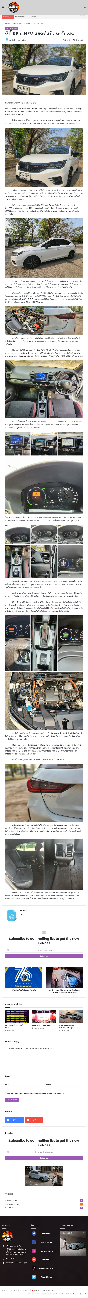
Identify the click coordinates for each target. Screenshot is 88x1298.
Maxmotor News (11, 28)
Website (49, 1085)
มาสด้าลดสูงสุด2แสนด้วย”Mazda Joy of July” (69, 1026)
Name (8, 1076)
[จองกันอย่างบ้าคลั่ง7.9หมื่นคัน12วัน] (17, 1016)
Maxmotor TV (46, 1242)
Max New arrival (13, 1204)
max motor (46, 1260)
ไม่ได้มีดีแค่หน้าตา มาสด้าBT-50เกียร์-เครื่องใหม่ (31, 17)
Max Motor (46, 1234)
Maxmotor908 (47, 1251)
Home (9, 23)
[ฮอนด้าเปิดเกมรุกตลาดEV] (44, 1016)
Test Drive (16, 23)
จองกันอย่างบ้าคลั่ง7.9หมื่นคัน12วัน (14, 1026)
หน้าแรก (31, 1294)
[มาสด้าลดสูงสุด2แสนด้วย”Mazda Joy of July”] (71, 1016)
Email (8, 1085)
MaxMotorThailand (47, 1268)
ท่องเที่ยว (61, 1294)
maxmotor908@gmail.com (16, 1263)
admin (11, 40)
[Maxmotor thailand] (14, 7)
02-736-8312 (11, 1259)
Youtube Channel (79, 1294)
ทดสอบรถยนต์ (52, 1294)
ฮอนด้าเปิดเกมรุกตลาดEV (41, 1025)
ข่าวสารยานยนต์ (40, 1294)
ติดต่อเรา (69, 1294)
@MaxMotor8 (46, 1277)
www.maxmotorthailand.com (44, 1290)
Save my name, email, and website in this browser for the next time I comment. (36, 1093)
